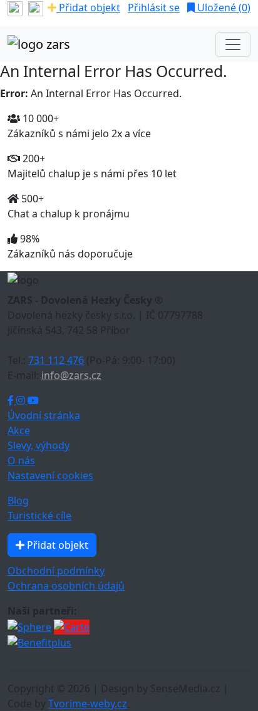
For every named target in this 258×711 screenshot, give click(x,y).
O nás (21, 460)
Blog (18, 500)
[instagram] (35, 7)
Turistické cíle (39, 515)
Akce (19, 430)
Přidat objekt (88, 7)
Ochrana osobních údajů (66, 586)
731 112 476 (56, 360)
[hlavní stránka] (39, 44)
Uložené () (222, 7)
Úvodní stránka (44, 415)
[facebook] (15, 7)
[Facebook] (12, 400)
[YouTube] (33, 400)
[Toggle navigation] (232, 44)
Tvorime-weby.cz (87, 703)
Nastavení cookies (50, 475)
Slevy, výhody (39, 445)
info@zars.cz (71, 375)
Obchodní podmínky (56, 571)
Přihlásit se (154, 7)
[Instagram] (22, 400)
